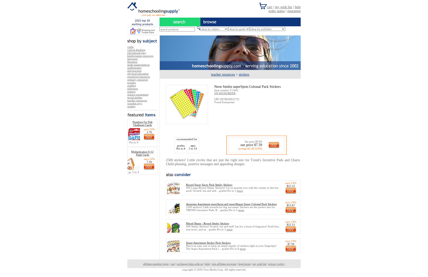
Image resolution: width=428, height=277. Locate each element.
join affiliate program (224, 263)
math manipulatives (138, 64)
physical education (138, 73)
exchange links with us (190, 263)
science (131, 91)
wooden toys (134, 103)
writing (131, 106)
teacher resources (137, 100)
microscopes (134, 70)
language (132, 58)
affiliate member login (156, 263)
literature (132, 61)
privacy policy (276, 263)
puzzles (131, 82)
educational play (136, 52)
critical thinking (136, 49)
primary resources (137, 79)
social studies (134, 97)
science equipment (137, 94)
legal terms (244, 263)
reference (132, 88)
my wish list (259, 263)
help (207, 263)
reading (131, 85)
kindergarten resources (140, 55)
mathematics (134, 67)
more (240, 190)
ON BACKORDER (225, 93)
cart (173, 263)
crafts (130, 46)
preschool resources (138, 76)
